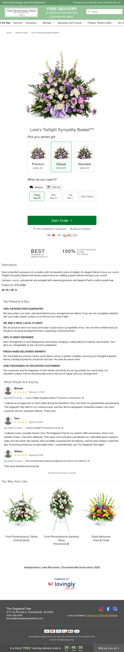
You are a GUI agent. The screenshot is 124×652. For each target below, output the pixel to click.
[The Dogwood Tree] (21, 12)
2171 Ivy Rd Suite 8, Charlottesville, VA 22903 (29, 612)
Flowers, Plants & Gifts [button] (100, 22)
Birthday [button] (47, 22)
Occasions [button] (31, 22)
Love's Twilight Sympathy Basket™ (42, 397)
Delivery (39, 187)
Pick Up (56, 187)
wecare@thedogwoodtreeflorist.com (24, 618)
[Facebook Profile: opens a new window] (108, 608)
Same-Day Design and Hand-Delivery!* (24, 2)
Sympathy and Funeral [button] (70, 22)
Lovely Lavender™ (34, 427)
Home (9, 32)
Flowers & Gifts (21, 32)
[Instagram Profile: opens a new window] (101, 608)
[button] (115, 638)
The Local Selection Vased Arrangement (44, 460)
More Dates (87, 196)
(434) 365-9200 (14, 615)
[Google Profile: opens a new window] (115, 608)
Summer (18, 22)
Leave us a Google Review (102, 615)
